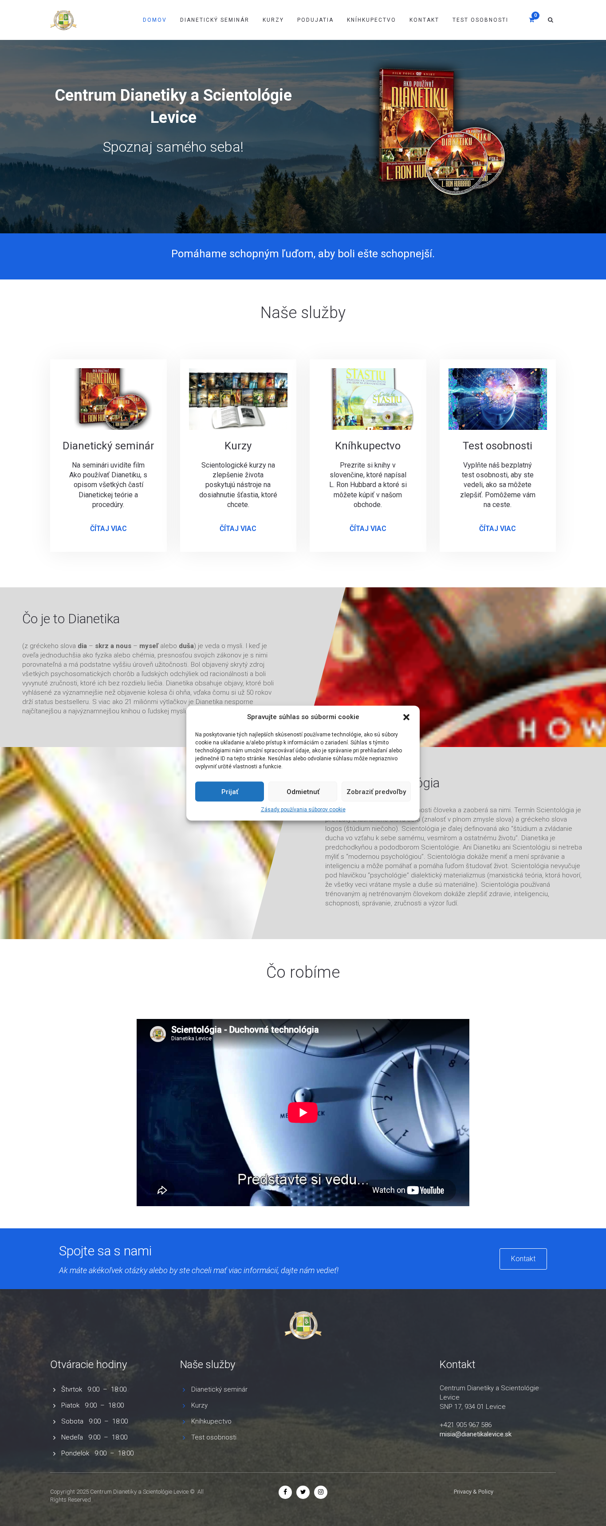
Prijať (229, 792)
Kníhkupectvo (371, 20)
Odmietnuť (303, 792)
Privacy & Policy (473, 1491)
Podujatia (315, 20)
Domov (155, 20)
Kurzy (273, 20)
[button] (406, 716)
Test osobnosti (480, 20)
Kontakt (424, 20)
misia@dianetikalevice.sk (476, 1434)
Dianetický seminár (219, 1389)
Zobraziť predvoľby (376, 792)
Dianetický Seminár (214, 20)
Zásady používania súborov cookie (303, 809)
